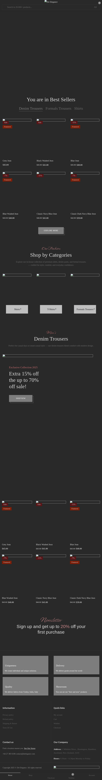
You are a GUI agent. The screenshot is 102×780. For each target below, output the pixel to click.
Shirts (78, 108)
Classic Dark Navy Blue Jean (83, 214)
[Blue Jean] (85, 138)
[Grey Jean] (17, 138)
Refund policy (8, 719)
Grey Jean (7, 161)
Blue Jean (75, 161)
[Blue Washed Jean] (17, 191)
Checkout (57, 728)
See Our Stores (29, 748)
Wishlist (57, 724)
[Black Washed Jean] (51, 138)
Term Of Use (7, 728)
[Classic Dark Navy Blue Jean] (85, 191)
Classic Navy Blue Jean (47, 214)
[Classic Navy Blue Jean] (51, 191)
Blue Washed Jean (10, 214)
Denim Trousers (31, 108)
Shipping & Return (10, 724)
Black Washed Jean (45, 161)
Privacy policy (8, 715)
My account (58, 715)
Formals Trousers (58, 108)
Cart (55, 719)
